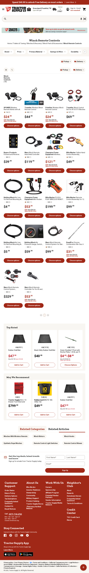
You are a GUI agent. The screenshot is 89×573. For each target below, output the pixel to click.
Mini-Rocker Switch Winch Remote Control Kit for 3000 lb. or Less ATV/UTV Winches (34, 198)
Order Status (9, 490)
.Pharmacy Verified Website (33, 507)
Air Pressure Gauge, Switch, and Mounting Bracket (33, 243)
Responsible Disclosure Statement (25, 564)
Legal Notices (73, 562)
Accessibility (8, 564)
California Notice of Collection (66, 566)
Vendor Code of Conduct (46, 566)
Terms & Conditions (74, 503)
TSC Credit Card (73, 517)
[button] (75, 2)
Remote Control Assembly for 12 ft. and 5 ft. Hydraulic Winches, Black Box (75, 198)
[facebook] (5, 535)
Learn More (70, 2)
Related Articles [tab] (58, 429)
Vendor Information (53, 500)
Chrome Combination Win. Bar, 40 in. (75, 243)
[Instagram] (16, 535)
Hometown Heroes (74, 496)
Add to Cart (18, 365)
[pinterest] (10, 535)
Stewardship (31, 493)
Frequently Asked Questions (11, 502)
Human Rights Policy (29, 566)
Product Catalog (32, 501)
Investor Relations (33, 490)
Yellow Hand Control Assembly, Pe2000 (75, 153)
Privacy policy (8, 562)
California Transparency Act (58, 562)
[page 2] (48, 315)
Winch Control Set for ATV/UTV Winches (75, 108)
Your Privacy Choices (21, 562)
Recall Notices (10, 509)
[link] (9, 43)
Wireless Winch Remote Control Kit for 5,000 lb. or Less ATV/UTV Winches (54, 153)
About (69, 490)
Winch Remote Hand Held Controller (32, 153)
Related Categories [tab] (32, 429)
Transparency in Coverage (12, 566)
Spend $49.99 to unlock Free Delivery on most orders (37, 2)
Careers (49, 487)
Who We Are (30, 487)
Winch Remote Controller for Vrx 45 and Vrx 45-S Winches (33, 288)
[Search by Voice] (81, 18)
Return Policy (10, 493)
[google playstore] (26, 554)
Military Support (32, 498)
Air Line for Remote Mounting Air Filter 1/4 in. (13, 198)
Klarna (69, 520)
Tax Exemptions (11, 499)
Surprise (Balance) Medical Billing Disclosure (53, 564)
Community (30, 495)
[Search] (5, 19)
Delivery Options (11, 496)
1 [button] (44, 315)
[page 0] (41, 315)
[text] (73, 43)
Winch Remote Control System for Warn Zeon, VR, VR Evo (54, 243)
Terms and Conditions (40, 562)
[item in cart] (84, 9)
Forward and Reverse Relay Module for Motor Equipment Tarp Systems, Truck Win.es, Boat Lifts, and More (13, 153)
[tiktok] (27, 535)
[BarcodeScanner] (84, 18)
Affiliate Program (52, 493)
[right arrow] (84, 51)
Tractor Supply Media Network (54, 504)
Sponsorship (50, 490)
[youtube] (21, 535)
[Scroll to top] (83, 567)
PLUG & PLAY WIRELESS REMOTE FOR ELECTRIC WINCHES (54, 198)
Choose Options (71, 365)
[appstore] (10, 554)
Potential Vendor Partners (52, 496)
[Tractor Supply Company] (16, 9)
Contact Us (9, 506)
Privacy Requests (9, 568)
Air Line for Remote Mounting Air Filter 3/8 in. (13, 243)
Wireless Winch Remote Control (34, 108)
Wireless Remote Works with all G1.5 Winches (12, 108)
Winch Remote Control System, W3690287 (11, 288)
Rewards (70, 493)
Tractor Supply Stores (34, 504)
